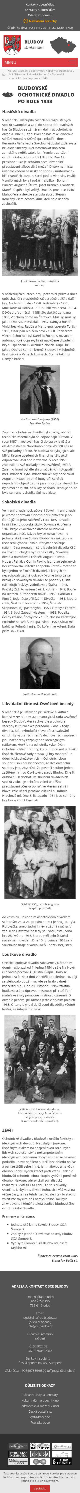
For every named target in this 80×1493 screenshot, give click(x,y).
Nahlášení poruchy (43, 21)
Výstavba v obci (40, 1417)
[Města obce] (18, 1464)
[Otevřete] (62, 1448)
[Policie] (40, 1448)
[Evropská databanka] (18, 1456)
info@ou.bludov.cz (40, 1326)
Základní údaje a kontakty (40, 1395)
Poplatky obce (40, 1422)
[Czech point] (40, 1464)
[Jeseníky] (62, 1456)
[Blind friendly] (62, 1464)
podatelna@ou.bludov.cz (40, 1317)
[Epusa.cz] (40, 1456)
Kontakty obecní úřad (40, 4)
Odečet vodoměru (40, 15)
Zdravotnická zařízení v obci (40, 1406)
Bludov (33, 42)
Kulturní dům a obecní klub (40, 1400)
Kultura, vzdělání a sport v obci (26, 70)
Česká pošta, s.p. (40, 1411)
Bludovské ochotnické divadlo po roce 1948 (36, 76)
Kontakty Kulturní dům (40, 10)
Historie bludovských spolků (32, 74)
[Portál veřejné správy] (18, 1448)
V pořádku (40, 1488)
